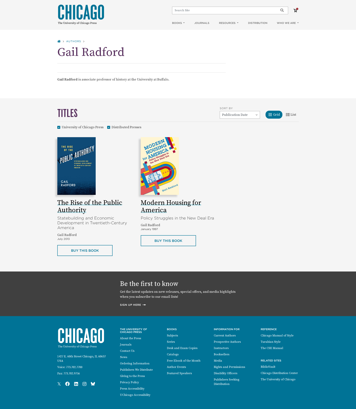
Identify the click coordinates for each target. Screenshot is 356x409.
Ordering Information (134, 363)
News (123, 357)
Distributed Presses (126, 127)
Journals (201, 23)
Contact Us (127, 351)
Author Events (176, 367)
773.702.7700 (74, 367)
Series (171, 342)
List (294, 114)
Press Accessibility (132, 388)
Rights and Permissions (229, 367)
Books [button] (177, 23)
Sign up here (133, 304)
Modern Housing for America (171, 206)
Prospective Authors (227, 342)
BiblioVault (268, 367)
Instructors (221, 348)
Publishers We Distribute (136, 370)
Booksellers (221, 354)
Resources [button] (227, 23)
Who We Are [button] (286, 23)
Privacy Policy (129, 382)
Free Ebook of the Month (183, 361)
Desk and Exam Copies (182, 348)
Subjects (172, 335)
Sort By (226, 108)
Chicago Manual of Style (277, 335)
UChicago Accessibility (135, 395)
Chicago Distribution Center (279, 373)
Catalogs (173, 354)
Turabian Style (271, 342)
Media (218, 361)
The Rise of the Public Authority (89, 206)
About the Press (130, 338)
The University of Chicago (278, 379)
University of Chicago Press (82, 127)
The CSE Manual (272, 348)
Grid (277, 114)
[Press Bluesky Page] (93, 384)
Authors (73, 41)
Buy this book (92, 250)
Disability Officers (225, 373)
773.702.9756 (71, 373)
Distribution (257, 23)
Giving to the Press (132, 376)
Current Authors (225, 335)
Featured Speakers (179, 373)
